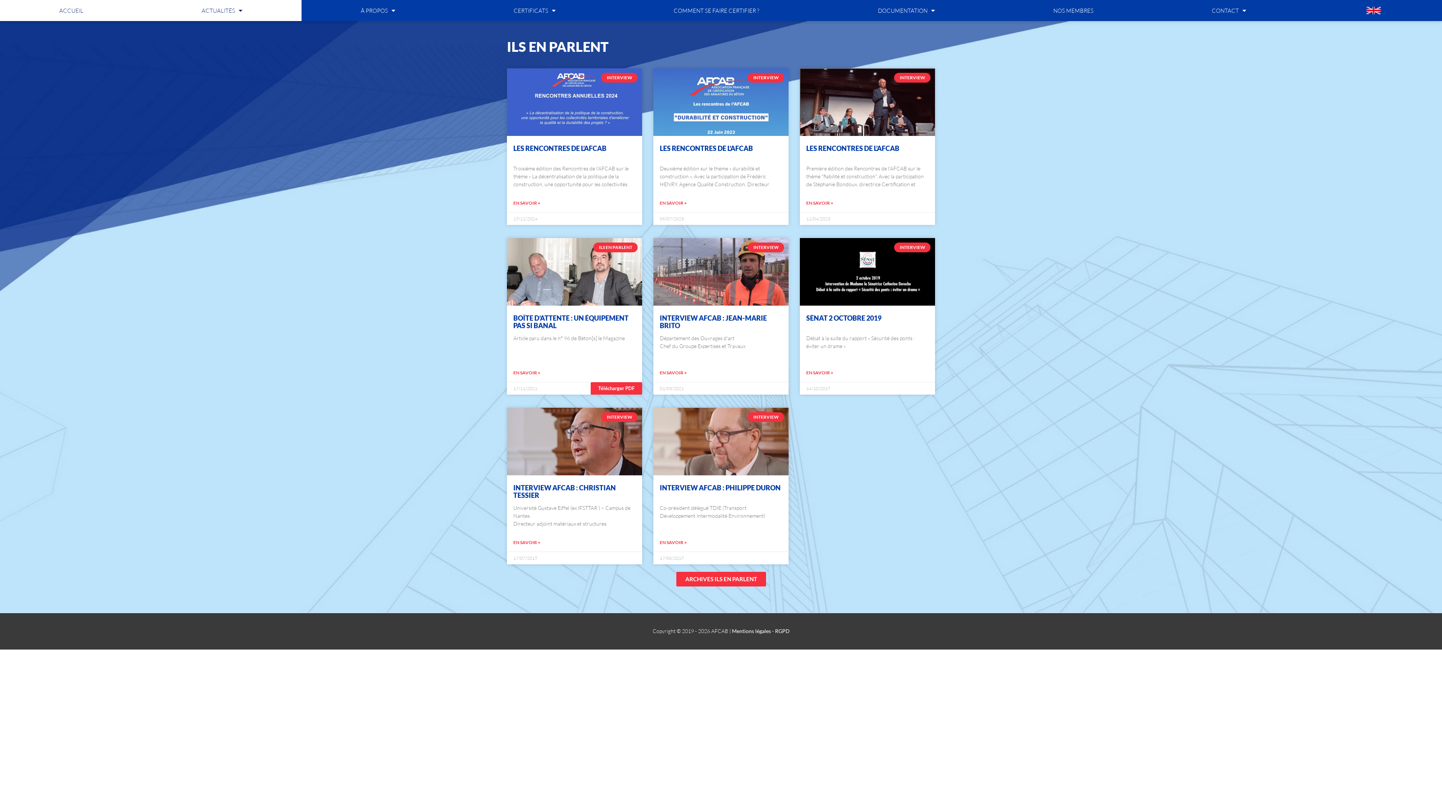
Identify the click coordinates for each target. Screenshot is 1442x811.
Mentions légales (751, 631)
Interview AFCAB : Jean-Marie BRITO (713, 322)
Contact (1225, 10)
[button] (616, 388)
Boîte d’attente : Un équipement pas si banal (571, 322)
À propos (374, 10)
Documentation (903, 10)
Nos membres (1073, 10)
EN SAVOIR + (526, 203)
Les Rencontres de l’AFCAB (559, 148)
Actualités (218, 10)
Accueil (71, 10)
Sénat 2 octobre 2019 (843, 318)
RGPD (782, 631)
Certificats (531, 10)
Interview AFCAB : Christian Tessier (564, 491)
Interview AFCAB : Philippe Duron (720, 488)
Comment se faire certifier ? (716, 10)
